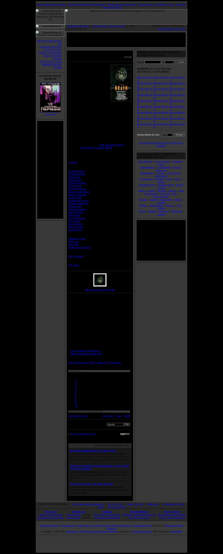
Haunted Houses (139, 511)
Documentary (147, 173)
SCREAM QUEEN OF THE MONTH (91, 484)
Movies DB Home (112, 7)
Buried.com (78, 511)
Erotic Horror (174, 173)
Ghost (169, 179)
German (159, 179)
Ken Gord (73, 241)
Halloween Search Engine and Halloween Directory (107, 516)
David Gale (74, 177)
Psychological (151, 193)
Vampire (152, 211)
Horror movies (73, 514)
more (128, 362)
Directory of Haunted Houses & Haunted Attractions (139, 516)
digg (118, 415)
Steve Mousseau (76, 218)
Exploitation (161, 176)
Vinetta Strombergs (78, 203)
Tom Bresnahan (76, 171)
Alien (71, 362)
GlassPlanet (176, 531)
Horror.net (51, 511)
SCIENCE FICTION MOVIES (108, 26)
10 (76, 406)
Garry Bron (74, 221)
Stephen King (156, 205)
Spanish (161, 202)
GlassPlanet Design (142, 531)
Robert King (74, 197)
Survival (170, 205)
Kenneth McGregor (78, 200)
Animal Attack (162, 161)
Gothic (161, 182)
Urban (142, 211)
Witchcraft (176, 211)
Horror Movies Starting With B (96, 147)
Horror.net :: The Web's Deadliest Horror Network (92, 531)
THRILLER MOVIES (50, 52)
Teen (179, 205)
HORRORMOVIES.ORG (172, 29)
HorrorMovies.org (49, 525)
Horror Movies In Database (52, 4)
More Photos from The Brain (100, 289)
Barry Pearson (75, 256)
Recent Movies (145, 4)
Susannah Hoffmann (79, 191)
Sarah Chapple (76, 227)
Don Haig (73, 244)
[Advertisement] (50, 170)
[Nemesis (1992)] (50, 113)
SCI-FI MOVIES (53, 50)
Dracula (160, 173)
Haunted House (166, 185)
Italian (141, 190)
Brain (93, 362)
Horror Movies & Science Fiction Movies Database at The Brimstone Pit (114, 525)
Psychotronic (114, 362)
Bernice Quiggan (77, 188)
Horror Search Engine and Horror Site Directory (50, 516)
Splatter (143, 205)
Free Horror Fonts (164, 4)
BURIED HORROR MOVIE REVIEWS (93, 450)
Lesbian (151, 190)
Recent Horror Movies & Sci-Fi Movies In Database (161, 144)
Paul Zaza (73, 265)
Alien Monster (145, 161)
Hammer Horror (147, 185)
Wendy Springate (77, 209)
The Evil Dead (115, 504)
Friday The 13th (135, 504)
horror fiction (73, 517)
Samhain (107, 511)
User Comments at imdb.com (85, 350)
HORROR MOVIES (78, 26)
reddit (127, 415)
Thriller (161, 208)
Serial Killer (165, 199)
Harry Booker (75, 212)
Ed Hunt (72, 162)
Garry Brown (75, 224)
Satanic (153, 199)
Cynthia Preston (76, 174)
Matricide (102, 362)
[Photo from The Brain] (100, 286)
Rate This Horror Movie (111, 144)
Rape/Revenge (161, 196)
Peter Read (74, 215)
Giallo (177, 179)
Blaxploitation (147, 167)
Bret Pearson (75, 186)
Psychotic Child (168, 193)
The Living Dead (116, 507)
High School (81, 362)
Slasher (178, 199)
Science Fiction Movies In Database (86, 4)
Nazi (181, 190)
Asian (161, 164)
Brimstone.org (68, 525)
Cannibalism (163, 167)
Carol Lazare (75, 229)
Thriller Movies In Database (121, 4)
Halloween (152, 504)
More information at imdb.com (86, 353)
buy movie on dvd (78, 415)
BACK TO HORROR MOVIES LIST (83, 434)
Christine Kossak (77, 183)
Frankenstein (146, 179)
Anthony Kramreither (79, 247)
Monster (162, 190)
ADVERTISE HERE (50, 61)
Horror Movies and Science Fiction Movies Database (172, 516)
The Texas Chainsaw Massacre (88, 504)
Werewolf (164, 211)
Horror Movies (172, 511)
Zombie (161, 214)
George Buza (75, 180)
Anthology (177, 161)
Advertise (180, 4)
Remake (143, 199)
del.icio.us (108, 415)
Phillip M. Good (76, 238)
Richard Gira (75, 206)
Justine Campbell (77, 194)
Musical (172, 190)
